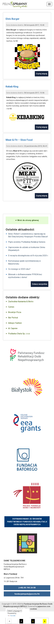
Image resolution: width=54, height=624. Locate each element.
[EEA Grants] (27, 423)
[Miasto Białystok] (27, 387)
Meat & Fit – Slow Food (19, 139)
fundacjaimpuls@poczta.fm (27, 594)
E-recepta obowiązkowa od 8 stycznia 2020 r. (28, 255)
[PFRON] (27, 355)
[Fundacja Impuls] (27, 543)
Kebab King (12, 86)
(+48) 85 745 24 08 (27, 588)
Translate (12, 615)
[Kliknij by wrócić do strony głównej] (14, 4)
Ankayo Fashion (15, 323)
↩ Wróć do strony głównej (27, 220)
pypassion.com (44, 606)
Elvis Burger (12, 18)
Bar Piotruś (13, 317)
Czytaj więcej (41, 74)
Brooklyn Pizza (14, 312)
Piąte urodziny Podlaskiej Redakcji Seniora (26, 242)
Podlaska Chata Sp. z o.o (19, 333)
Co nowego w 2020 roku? (19, 269)
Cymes (11, 307)
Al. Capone (12, 328)
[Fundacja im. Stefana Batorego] (27, 459)
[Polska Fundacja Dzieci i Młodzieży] (27, 496)
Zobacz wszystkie (39, 284)
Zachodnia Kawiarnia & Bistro (20, 301)
